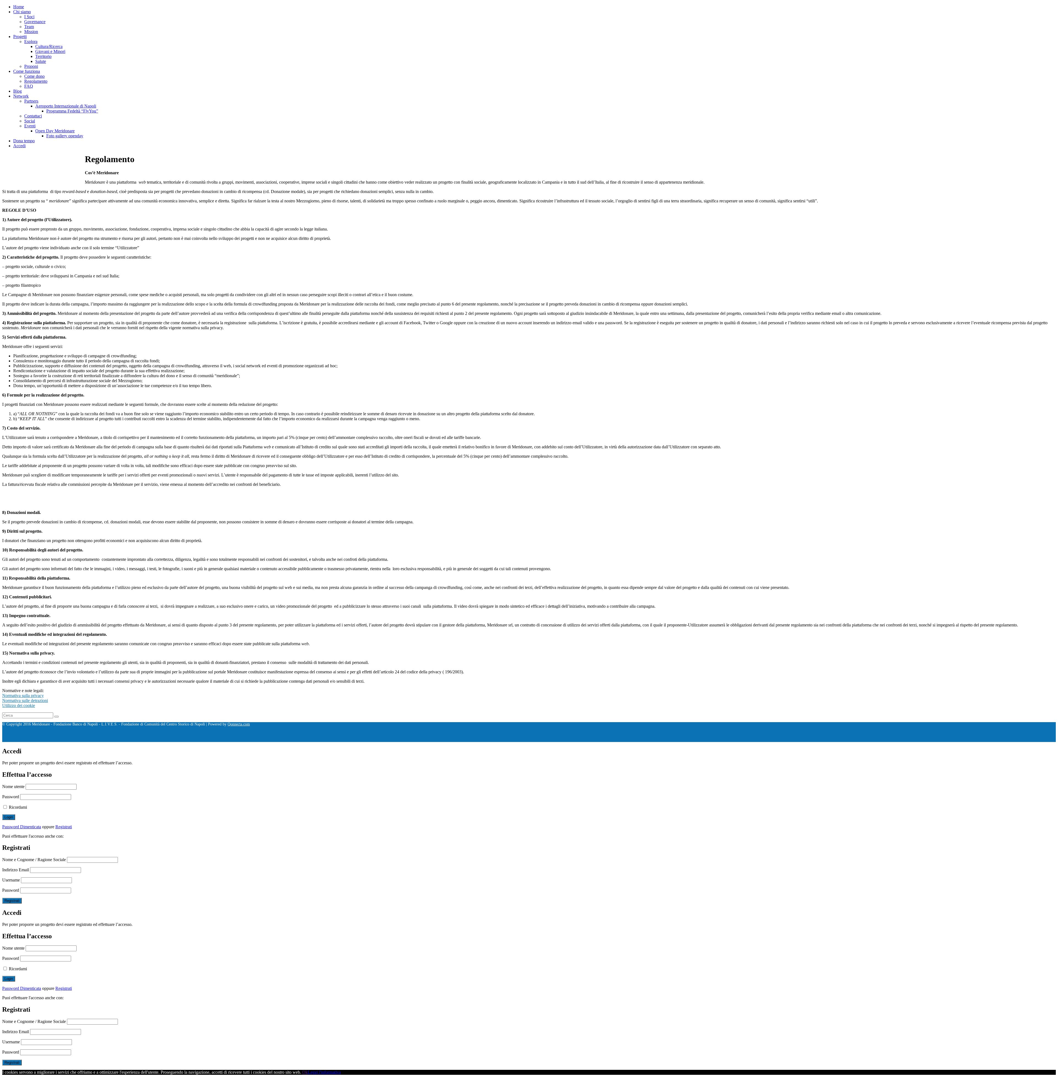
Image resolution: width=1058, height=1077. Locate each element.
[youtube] (147, 739)
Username (11, 880)
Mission (31, 31)
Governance (34, 21)
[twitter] (124, 739)
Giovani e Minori (50, 51)
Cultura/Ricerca (49, 46)
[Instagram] (113, 739)
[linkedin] (136, 739)
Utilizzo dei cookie (18, 705)
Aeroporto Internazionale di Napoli (65, 106)
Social (29, 121)
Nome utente (13, 786)
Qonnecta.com (239, 724)
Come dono (34, 76)
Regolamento (35, 81)
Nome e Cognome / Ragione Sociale (34, 859)
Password (10, 796)
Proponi (31, 66)
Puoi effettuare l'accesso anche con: (33, 836)
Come (945, 748)
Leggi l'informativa (324, 1072)
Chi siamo (22, 11)
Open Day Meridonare (55, 130)
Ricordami (17, 807)
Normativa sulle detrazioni (25, 700)
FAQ (28, 86)
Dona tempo (24, 140)
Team (29, 26)
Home (18, 6)
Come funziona (26, 71)
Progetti (20, 36)
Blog (17, 91)
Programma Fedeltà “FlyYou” (72, 111)
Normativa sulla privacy (23, 695)
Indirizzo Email (15, 869)
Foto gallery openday (64, 135)
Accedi (19, 145)
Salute (40, 61)
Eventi (30, 126)
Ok (305, 1072)
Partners (31, 101)
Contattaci (33, 116)
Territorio (43, 56)
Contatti (913, 748)
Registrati (63, 826)
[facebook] (102, 739)
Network (21, 96)
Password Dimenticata (21, 826)
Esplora (30, 41)
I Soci (29, 16)
